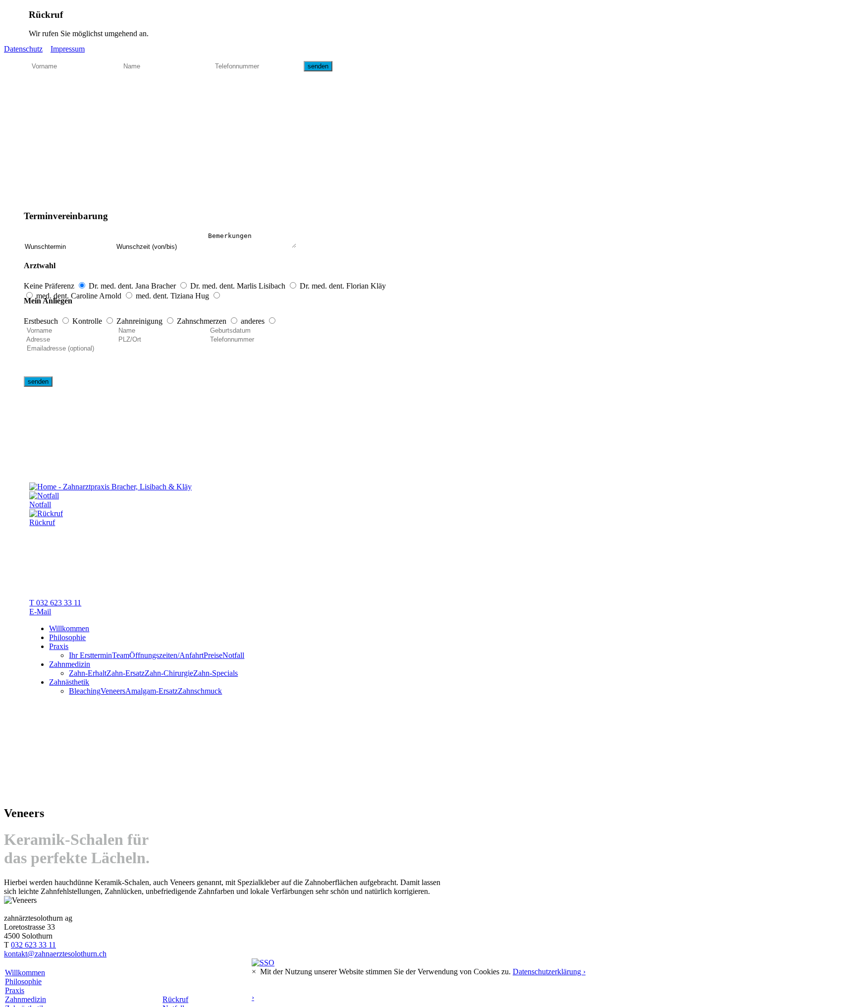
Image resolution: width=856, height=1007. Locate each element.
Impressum (68, 49)
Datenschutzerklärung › (549, 971)
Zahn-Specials (215, 673)
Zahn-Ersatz (126, 673)
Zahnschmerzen (202, 321)
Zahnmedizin (69, 664)
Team (120, 655)
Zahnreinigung (140, 321)
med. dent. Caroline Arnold (79, 296)
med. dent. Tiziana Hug (173, 296)
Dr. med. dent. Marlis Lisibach (238, 286)
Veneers (113, 691)
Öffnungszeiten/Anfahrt (166, 655)
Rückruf (175, 999)
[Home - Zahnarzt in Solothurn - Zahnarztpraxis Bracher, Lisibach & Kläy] (110, 486)
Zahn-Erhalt (88, 673)
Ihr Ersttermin (90, 655)
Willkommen (69, 628)
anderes (254, 321)
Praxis (58, 646)
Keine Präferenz (50, 286)
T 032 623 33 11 (55, 602)
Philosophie (67, 637)
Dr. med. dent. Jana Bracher (133, 286)
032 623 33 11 (33, 945)
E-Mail (40, 611)
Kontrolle (88, 321)
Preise (213, 655)
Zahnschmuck (200, 691)
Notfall (233, 655)
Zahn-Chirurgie (169, 673)
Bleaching (85, 691)
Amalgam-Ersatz (151, 691)
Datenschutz (23, 49)
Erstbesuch (42, 321)
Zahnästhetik (69, 682)
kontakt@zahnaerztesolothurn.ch (55, 953)
